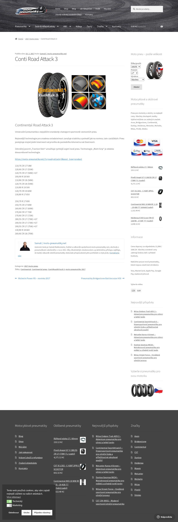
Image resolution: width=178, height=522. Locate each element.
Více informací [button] (14, 497)
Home (57, 8)
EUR (139, 290)
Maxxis (137, 468)
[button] (9, 501)
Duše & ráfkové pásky (45, 26)
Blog (74, 8)
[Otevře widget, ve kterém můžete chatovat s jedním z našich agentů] (164, 517)
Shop (66, 8)
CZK (133, 290)
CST (136, 452)
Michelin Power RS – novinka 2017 (34, 278)
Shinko (137, 495)
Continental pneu (39, 269)
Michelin (138, 479)
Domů (20, 39)
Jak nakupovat (86, 8)
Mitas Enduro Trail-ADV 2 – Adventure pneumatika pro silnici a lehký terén (148, 314)
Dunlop (137, 457)
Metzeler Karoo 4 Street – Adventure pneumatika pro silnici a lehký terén (148, 337)
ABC (65, 26)
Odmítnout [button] (14, 512)
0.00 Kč (138, 26)
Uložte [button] (26, 512)
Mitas (137, 484)
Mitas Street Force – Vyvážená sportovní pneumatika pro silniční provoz (147, 358)
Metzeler (138, 473)
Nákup (79, 26)
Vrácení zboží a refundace (31, 457)
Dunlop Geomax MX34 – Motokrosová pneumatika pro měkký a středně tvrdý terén (147, 348)
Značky (100, 26)
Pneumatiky (21, 26)
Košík (98, 8)
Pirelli (137, 489)
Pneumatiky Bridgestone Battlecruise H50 (101, 278)
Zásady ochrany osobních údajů (68, 14)
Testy (89, 26)
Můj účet (107, 8)
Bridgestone (140, 441)
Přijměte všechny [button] (42, 512)
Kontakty (89, 14)
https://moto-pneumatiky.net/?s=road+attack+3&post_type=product (48, 159)
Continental (26, 269)
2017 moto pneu (32, 39)
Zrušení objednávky (28, 463)
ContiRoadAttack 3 (56, 269)
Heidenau (138, 463)
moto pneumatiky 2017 (75, 269)
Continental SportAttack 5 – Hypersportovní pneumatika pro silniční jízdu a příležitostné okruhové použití (148, 325)
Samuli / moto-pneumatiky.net (53, 53)
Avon (136, 436)
